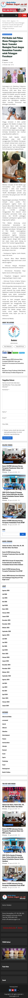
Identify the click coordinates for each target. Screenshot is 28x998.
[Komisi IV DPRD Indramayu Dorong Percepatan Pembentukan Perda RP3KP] (14, 510)
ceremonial (5, 720)
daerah (4, 724)
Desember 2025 (6, 620)
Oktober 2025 (5, 627)
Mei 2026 (4, 602)
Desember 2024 (6, 665)
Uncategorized (6, 768)
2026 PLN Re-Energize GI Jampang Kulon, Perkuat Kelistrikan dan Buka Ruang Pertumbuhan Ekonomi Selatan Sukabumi (13, 495)
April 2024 (5, 694)
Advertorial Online (7, 34)
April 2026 (5, 605)
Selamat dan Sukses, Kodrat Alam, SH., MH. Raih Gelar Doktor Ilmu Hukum (13, 547)
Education (4, 731)
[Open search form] (16, 15)
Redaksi (6, 60)
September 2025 (6, 631)
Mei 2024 (4, 691)
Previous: (13, 361)
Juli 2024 (4, 683)
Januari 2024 (5, 705)
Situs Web (5, 424)
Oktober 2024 (5, 672)
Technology (5, 761)
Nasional (4, 750)
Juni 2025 (4, 642)
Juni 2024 (4, 687)
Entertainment (6, 735)
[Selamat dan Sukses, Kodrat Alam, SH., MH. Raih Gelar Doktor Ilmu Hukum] (14, 794)
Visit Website (8, 346)
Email (4, 418)
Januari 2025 (5, 661)
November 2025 (6, 624)
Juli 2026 (4, 594)
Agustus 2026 (5, 590)
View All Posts (20, 346)
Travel (3, 765)
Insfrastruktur (6, 742)
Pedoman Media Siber (9, 927)
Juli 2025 (4, 639)
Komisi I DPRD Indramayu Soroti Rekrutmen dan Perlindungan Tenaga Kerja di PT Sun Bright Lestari (13, 577)
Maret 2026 (5, 609)
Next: (14, 370)
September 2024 (6, 676)
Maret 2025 (5, 653)
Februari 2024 (5, 702)
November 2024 (6, 668)
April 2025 (5, 650)
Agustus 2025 (5, 635)
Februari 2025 (5, 657)
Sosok (3, 754)
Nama (4, 412)
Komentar (5, 389)
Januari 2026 (5, 616)
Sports (4, 757)
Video (24, 15)
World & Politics (6, 772)
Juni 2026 (4, 598)
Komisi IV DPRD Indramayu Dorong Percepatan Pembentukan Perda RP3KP (13, 521)
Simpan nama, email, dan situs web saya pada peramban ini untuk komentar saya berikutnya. (14, 432)
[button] (2, 15)
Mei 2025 (4, 646)
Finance (4, 739)
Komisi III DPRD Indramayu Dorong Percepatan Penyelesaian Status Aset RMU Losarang (12, 468)
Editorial (4, 728)
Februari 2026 (5, 613)
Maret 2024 (5, 698)
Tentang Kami (14, 987)
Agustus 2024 (5, 679)
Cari (3, 530)
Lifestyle (4, 746)
